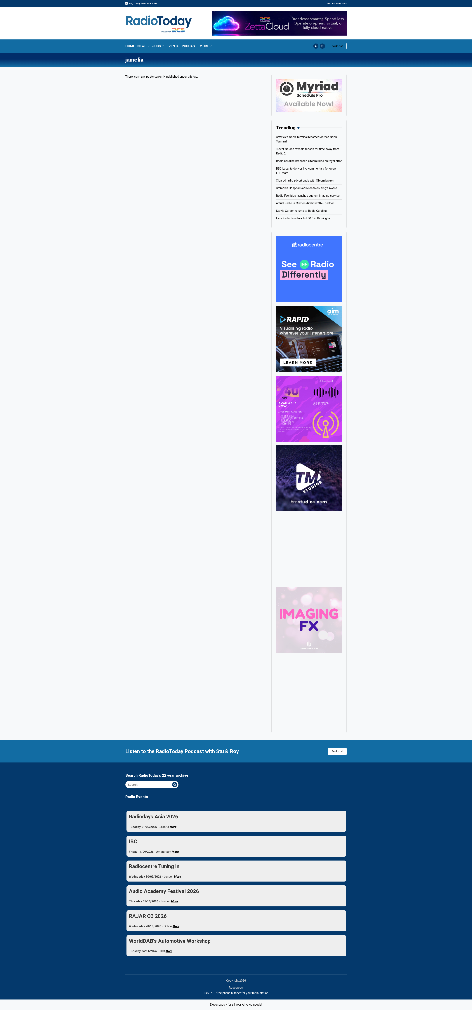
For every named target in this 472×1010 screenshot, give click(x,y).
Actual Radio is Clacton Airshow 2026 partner (305, 203)
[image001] (309, 408)
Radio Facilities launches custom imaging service (308, 195)
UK (328, 3)
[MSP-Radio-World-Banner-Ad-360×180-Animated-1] (309, 95)
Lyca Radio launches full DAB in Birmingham (304, 218)
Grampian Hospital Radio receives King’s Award (306, 188)
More (173, 827)
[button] (337, 46)
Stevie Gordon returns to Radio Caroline (301, 211)
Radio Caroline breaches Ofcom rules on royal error (309, 161)
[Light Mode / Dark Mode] (316, 46)
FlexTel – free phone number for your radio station (236, 993)
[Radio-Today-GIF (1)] (309, 269)
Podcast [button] (337, 751)
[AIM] (309, 338)
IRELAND (336, 3)
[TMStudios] (309, 478)
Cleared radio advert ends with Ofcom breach (305, 180)
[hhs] (309, 619)
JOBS (344, 3)
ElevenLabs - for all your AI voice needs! (236, 1004)
